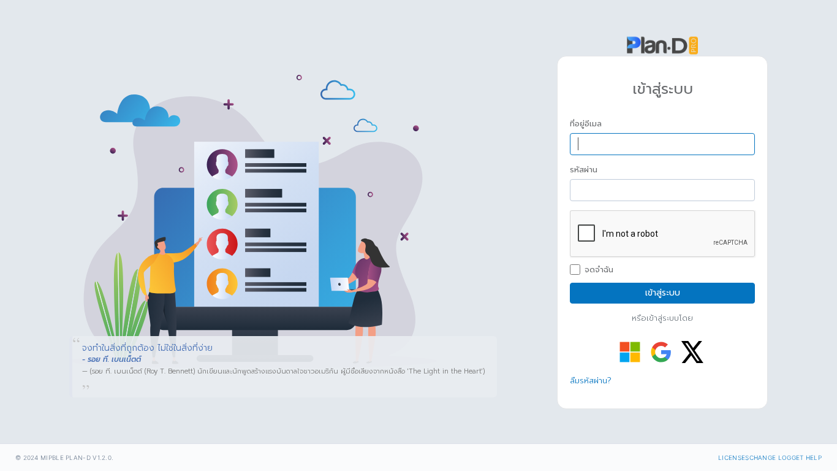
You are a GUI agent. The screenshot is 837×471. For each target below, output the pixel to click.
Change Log (770, 457)
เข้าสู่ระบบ (662, 292)
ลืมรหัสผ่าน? (591, 380)
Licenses (733, 457)
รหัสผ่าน (583, 169)
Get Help (807, 457)
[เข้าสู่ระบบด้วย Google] (661, 352)
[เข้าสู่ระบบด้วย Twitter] (692, 352)
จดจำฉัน (599, 269)
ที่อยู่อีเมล (586, 123)
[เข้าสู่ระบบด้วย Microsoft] (630, 352)
